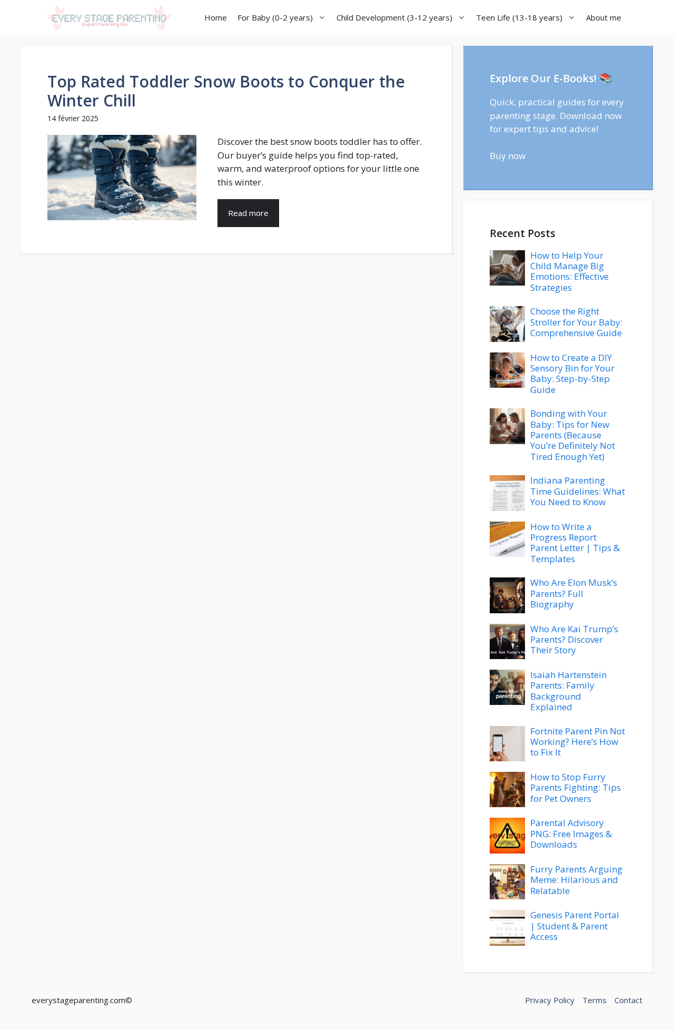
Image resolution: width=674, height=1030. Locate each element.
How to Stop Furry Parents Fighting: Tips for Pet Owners (575, 788)
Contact (628, 1000)
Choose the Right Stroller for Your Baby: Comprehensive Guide (576, 322)
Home (215, 17)
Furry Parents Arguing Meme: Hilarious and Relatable (576, 880)
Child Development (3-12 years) (394, 17)
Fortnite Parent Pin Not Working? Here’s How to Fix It (577, 742)
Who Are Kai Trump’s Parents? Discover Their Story (574, 639)
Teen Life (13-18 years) (519, 17)
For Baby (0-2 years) (275, 17)
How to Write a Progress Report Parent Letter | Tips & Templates (575, 543)
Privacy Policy (549, 1000)
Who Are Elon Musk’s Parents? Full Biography (573, 593)
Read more (248, 213)
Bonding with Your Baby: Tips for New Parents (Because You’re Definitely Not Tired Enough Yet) (572, 435)
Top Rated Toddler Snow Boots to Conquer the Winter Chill (226, 91)
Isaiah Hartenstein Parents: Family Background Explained (568, 691)
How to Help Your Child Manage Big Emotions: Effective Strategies (569, 271)
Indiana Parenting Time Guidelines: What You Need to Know (577, 491)
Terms (594, 1000)
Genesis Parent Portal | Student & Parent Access (574, 926)
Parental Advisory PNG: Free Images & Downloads (571, 833)
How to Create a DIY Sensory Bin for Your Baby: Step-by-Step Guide (572, 373)
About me (603, 17)
